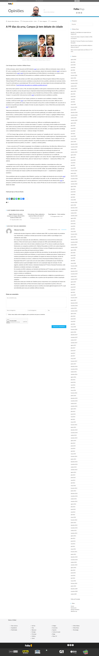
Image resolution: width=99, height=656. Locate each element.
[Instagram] (79, 1)
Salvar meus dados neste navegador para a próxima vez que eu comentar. (26, 314)
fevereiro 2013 (74, 488)
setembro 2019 (74, 279)
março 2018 (73, 326)
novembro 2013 (74, 464)
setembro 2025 (74, 88)
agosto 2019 (73, 281)
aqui (35, 69)
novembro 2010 (74, 559)
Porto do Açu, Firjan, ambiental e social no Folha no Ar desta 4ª (36, 215)
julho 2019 (73, 284)
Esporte (54, 630)
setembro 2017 (74, 342)
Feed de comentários (75, 609)
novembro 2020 (74, 242)
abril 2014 (73, 451)
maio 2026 (73, 67)
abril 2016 (73, 387)
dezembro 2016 (74, 366)
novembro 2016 (74, 369)
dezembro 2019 (74, 271)
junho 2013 (73, 477)
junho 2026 (73, 64)
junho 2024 (73, 128)
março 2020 (73, 263)
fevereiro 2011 (74, 551)
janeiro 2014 (73, 459)
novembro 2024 (74, 115)
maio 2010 (73, 575)
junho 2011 (73, 541)
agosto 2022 (73, 186)
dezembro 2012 (74, 493)
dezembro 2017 (74, 334)
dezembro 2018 (74, 303)
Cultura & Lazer (56, 632)
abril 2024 (73, 133)
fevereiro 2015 (74, 424)
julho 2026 (73, 62)
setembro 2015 (74, 406)
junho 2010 (73, 572)
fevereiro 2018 (74, 329)
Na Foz (33, 625)
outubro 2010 (74, 562)
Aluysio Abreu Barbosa (13, 21)
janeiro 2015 (73, 427)
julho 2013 (73, 475)
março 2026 (73, 72)
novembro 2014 (74, 432)
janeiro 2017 (73, 363)
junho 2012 (73, 509)
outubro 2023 (74, 149)
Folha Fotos (76, 627)
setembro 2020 (74, 247)
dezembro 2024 (74, 112)
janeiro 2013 (73, 490)
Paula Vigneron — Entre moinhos (56, 214)
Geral (33, 638)
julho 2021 (73, 221)
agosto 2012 (73, 504)
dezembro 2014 (74, 430)
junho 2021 (73, 223)
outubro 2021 (74, 213)
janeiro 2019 (73, 300)
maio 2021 (73, 226)
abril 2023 (73, 165)
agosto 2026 (73, 59)
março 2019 (73, 295)
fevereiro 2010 (74, 583)
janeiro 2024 (73, 141)
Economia (54, 627)
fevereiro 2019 (74, 297)
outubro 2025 (74, 86)
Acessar (72, 606)
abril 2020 (73, 260)
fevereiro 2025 (74, 107)
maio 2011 (73, 543)
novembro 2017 (74, 337)
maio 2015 (73, 416)
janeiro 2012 (73, 522)
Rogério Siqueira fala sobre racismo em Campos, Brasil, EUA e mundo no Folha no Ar (15, 216)
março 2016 (73, 390)
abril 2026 (73, 70)
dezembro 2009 (74, 588)
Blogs (53, 634)
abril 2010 (73, 578)
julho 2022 (73, 189)
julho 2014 (73, 443)
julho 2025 (73, 94)
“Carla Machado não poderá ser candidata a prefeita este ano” (31, 85)
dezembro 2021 (74, 207)
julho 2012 (73, 506)
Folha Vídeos (76, 625)
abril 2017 (73, 355)
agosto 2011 (73, 535)
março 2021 (73, 231)
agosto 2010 (73, 567)
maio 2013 (73, 480)
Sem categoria (43, 21)
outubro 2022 (74, 181)
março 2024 (73, 136)
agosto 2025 (73, 91)
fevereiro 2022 (74, 202)
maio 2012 (73, 512)
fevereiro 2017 (74, 361)
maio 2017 (73, 353)
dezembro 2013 (74, 461)
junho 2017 (73, 350)
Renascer (34, 630)
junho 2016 (73, 382)
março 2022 (73, 199)
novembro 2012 (74, 496)
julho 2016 (73, 379)
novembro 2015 (74, 400)
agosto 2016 (73, 377)
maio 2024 (73, 131)
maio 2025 (73, 99)
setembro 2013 (74, 469)
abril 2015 (73, 419)
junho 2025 (73, 96)
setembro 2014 (74, 438)
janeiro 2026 (73, 78)
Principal (34, 634)
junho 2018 (73, 318)
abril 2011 (73, 546)
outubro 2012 (74, 498)
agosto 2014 (73, 440)
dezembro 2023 (74, 144)
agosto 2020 (73, 250)
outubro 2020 (74, 244)
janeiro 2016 (73, 395)
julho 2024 (73, 125)
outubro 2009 (74, 594)
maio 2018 (73, 321)
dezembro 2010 (74, 557)
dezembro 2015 (74, 398)
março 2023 (73, 168)
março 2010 (73, 580)
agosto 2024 (73, 123)
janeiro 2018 (73, 332)
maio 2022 (73, 194)
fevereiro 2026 (74, 75)
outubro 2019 (74, 276)
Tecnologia (75, 630)
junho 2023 (73, 160)
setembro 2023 (74, 152)
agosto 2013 (73, 472)
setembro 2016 (74, 374)
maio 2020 (73, 258)
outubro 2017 (74, 340)
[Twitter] (77, 1)
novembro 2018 (74, 305)
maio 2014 (73, 448)
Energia (34, 632)
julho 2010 (73, 570)
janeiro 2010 (73, 586)
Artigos (54, 625)
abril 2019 (73, 292)
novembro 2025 (74, 83)
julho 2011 (73, 538)
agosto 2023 (73, 154)
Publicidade (14, 630)
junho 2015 (73, 414)
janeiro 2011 (73, 554)
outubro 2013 (74, 467)
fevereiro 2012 (74, 520)
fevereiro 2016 (74, 393)
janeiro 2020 (73, 268)
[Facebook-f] (75, 1)
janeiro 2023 (73, 173)
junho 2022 (73, 191)
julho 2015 (73, 411)
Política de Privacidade (75, 599)
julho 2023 (73, 157)
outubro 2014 (74, 435)
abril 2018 (73, 324)
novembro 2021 (74, 210)
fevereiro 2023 (74, 170)
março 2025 (73, 104)
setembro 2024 (74, 120)
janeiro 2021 (73, 236)
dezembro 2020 (74, 239)
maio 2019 (73, 289)
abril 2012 (73, 514)
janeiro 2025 (73, 109)
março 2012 (73, 517)
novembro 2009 (74, 591)
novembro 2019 (74, 273)
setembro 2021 (74, 215)
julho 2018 (73, 316)
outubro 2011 (74, 530)
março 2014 (73, 453)
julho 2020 (73, 252)
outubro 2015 (74, 403)
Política (34, 636)
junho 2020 (73, 255)
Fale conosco (14, 625)
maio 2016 (73, 385)
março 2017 (73, 358)
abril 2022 (73, 197)
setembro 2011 (74, 533)
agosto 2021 (73, 218)
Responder (63, 229)
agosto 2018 (73, 313)
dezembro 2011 (74, 525)
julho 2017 (73, 348)
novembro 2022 (74, 178)
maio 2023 (73, 162)
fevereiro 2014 (74, 456)
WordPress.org (74, 611)
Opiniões (16, 11)
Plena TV (54, 636)
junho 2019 (73, 287)
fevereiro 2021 (74, 234)
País (33, 627)
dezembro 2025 (74, 80)
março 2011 (73, 549)
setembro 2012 (74, 501)
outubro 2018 (74, 308)
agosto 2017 (73, 345)
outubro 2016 (74, 371)
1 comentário (53, 21)
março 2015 (73, 422)
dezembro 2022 (74, 176)
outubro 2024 (74, 117)
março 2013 (73, 485)
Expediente (14, 627)
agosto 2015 (73, 408)
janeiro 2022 (73, 205)
